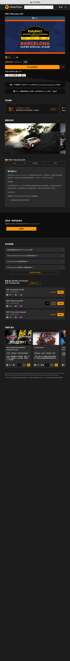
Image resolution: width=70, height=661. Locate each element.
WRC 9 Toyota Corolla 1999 (14, 301)
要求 (55, 163)
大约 (14, 163)
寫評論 (21, 229)
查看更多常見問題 (35, 272)
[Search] (51, 7)
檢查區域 (20, 71)
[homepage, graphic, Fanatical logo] (13, 7)
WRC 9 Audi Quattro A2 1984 (15, 289)
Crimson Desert (39, 347)
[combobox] (40, 7)
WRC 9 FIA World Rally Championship (45, 84)
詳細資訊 (35, 163)
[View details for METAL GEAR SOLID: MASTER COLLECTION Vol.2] (18, 337)
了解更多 (54, 91)
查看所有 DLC (34, 283)
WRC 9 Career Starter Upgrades (16, 312)
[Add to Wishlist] (63, 67)
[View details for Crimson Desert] (46, 337)
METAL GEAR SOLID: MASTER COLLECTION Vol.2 (15, 348)
